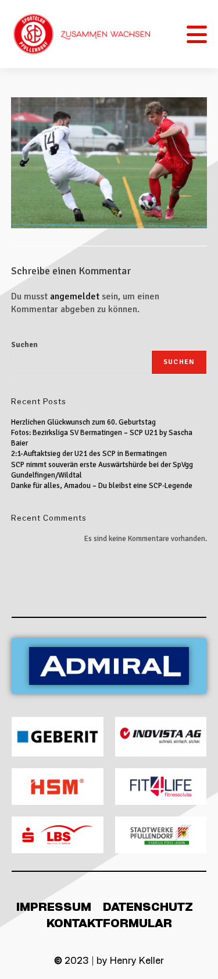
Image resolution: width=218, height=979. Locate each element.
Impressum (53, 906)
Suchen (24, 344)
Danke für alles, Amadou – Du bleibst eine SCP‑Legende (101, 485)
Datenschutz (148, 906)
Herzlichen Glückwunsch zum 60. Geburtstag (83, 422)
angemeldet (74, 296)
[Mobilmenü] (197, 34)
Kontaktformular (109, 922)
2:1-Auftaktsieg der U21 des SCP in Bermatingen (89, 453)
